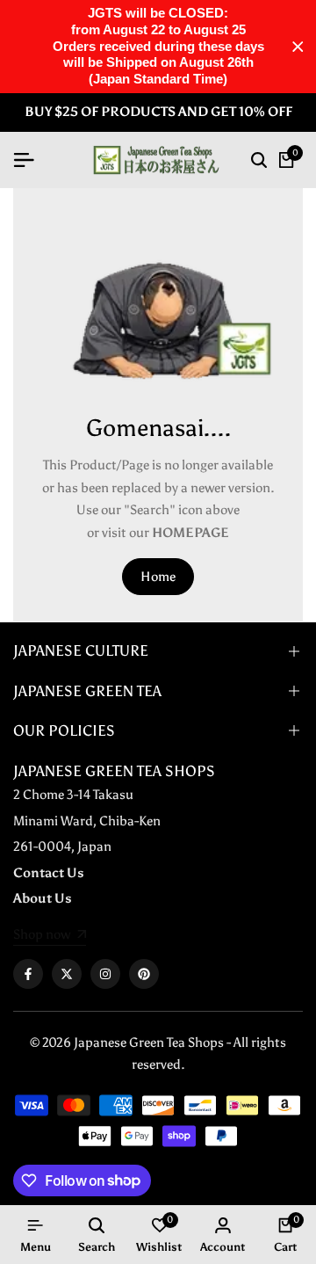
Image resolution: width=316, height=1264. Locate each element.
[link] (49, 936)
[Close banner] (298, 47)
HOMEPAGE (190, 533)
